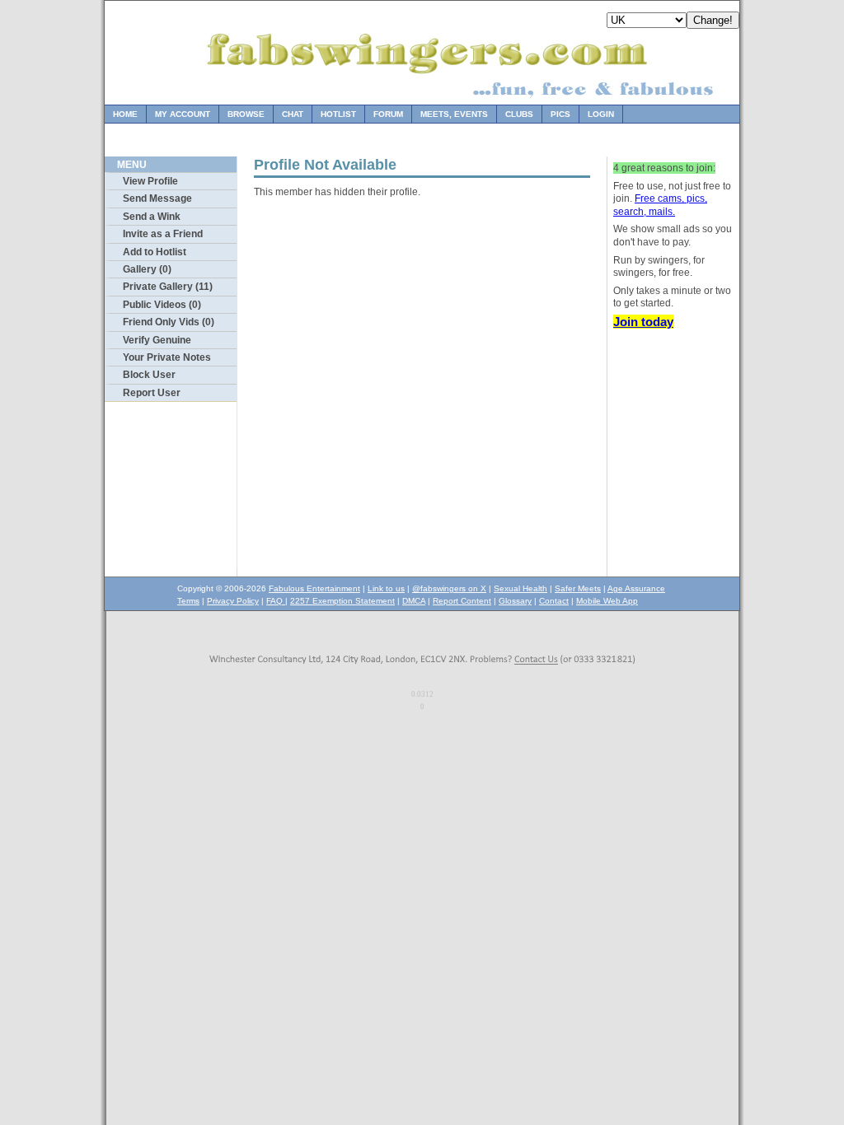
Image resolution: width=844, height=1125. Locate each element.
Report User (152, 393)
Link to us (386, 588)
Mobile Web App (607, 600)
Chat (292, 114)
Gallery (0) (147, 269)
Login (601, 114)
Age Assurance (636, 588)
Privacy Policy (233, 600)
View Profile (150, 181)
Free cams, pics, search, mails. (660, 205)
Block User (149, 374)
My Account (182, 114)
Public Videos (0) (162, 304)
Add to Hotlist (154, 252)
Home (125, 114)
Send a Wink (152, 216)
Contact (554, 600)
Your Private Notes (167, 357)
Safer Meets (578, 588)
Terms (188, 600)
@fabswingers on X (449, 588)
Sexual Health (520, 588)
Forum (388, 114)
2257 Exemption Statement (342, 600)
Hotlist (338, 114)
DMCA (413, 600)
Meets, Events (454, 114)
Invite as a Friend (163, 234)
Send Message (157, 198)
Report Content (462, 600)
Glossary (515, 600)
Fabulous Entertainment (314, 588)
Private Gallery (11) (168, 286)
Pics (560, 114)
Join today (643, 322)
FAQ (275, 600)
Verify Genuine (157, 340)
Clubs (519, 114)
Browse (246, 114)
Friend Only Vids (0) (168, 322)
